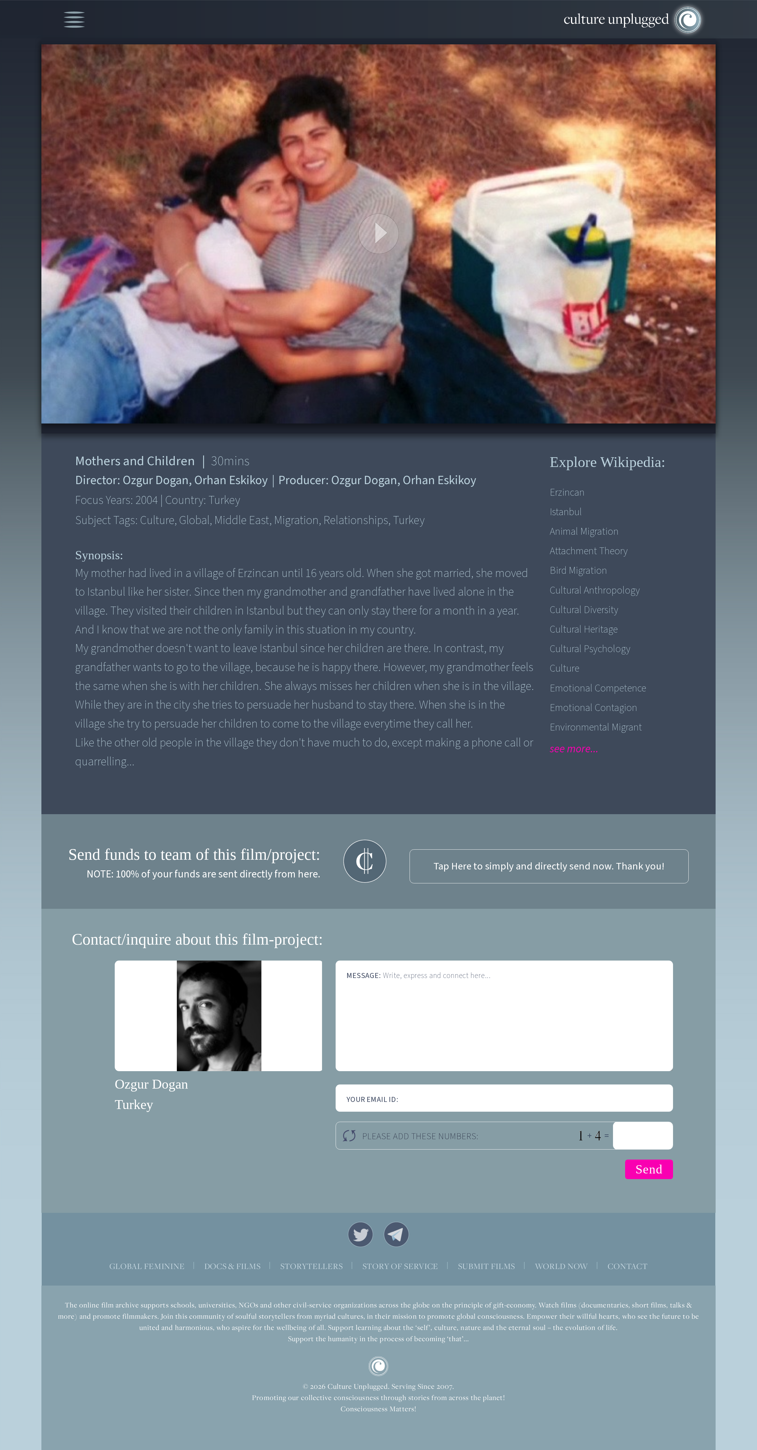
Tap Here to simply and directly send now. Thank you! (549, 866)
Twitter (360, 1234)
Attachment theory (589, 551)
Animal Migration (584, 531)
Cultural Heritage (584, 629)
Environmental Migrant (596, 727)
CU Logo (378, 1366)
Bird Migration (578, 570)
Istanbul (566, 512)
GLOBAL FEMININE (147, 1266)
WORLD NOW (561, 1266)
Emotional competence (598, 688)
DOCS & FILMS (232, 1266)
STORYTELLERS (311, 1266)
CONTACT (628, 1266)
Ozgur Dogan (151, 1084)
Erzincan (567, 492)
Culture (564, 668)
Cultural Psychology (590, 649)
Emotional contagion (593, 708)
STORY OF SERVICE (401, 1266)
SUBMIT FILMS (486, 1266)
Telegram (396, 1234)
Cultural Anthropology (595, 590)
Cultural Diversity (584, 610)
